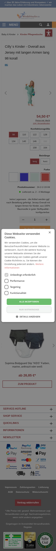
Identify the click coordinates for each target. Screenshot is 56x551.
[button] (28, 316)
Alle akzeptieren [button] (29, 301)
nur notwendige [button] (29, 309)
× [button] (49, 232)
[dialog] (28, 275)
